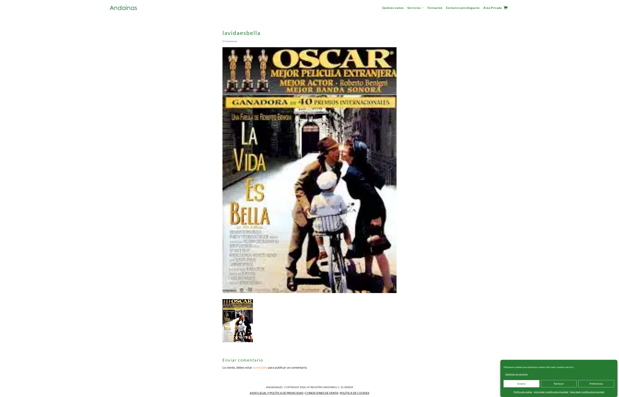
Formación (434, 8)
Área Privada (492, 8)
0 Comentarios (229, 41)
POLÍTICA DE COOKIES (354, 393)
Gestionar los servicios (516, 374)
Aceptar (521, 383)
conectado (260, 367)
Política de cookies (523, 392)
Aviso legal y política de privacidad (551, 392)
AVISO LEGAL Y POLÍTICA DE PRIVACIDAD (276, 393)
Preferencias (596, 383)
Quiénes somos (393, 8)
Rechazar (559, 383)
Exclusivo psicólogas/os (463, 8)
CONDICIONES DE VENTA (321, 393)
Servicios (414, 8)
